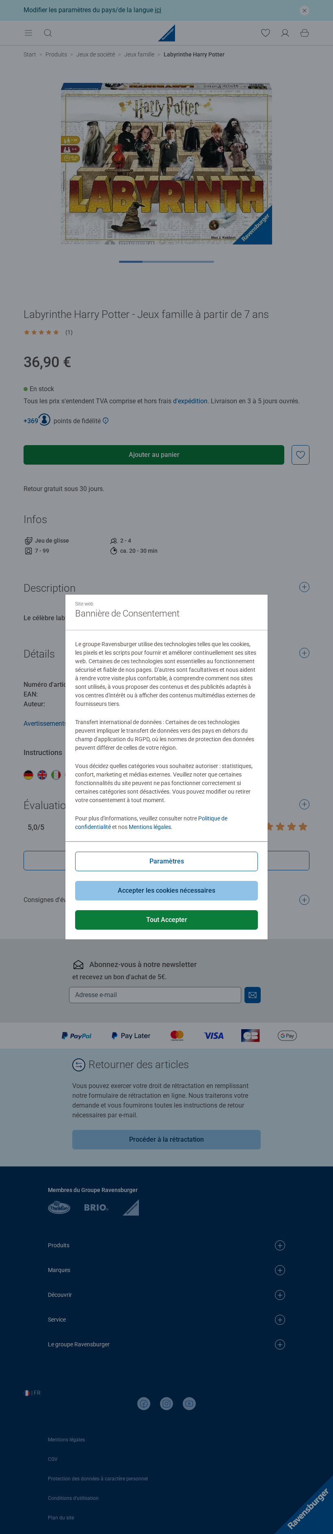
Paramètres (166, 861)
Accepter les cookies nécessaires (166, 890)
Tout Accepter (166, 920)
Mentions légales (150, 827)
